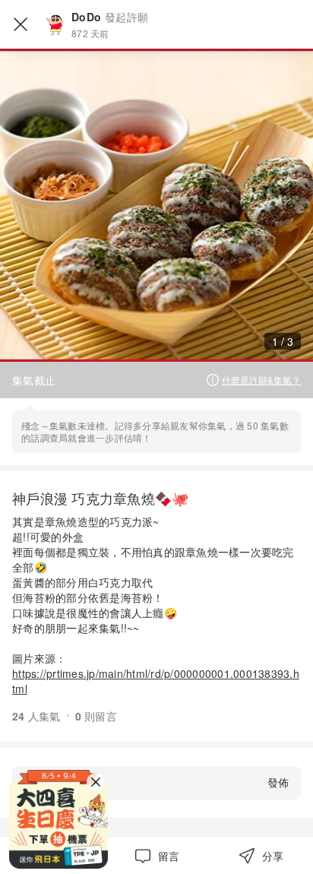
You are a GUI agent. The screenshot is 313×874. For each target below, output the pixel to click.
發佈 (278, 782)
